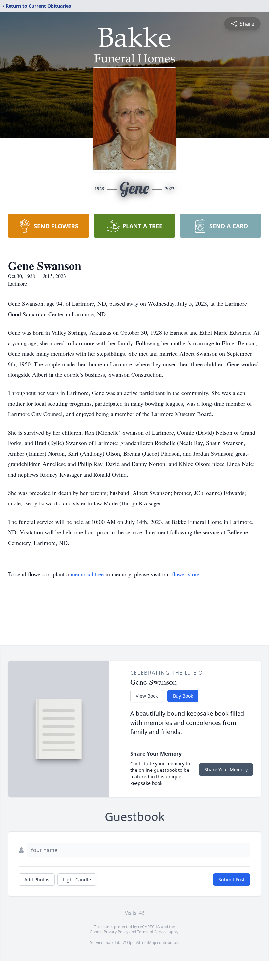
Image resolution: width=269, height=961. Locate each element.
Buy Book (183, 696)
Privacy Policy (116, 932)
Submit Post (231, 879)
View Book (147, 696)
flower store (185, 574)
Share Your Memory (226, 769)
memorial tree (87, 574)
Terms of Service (152, 932)
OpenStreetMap (141, 942)
